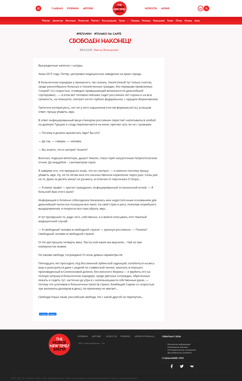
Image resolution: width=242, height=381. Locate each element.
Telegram (52, 314)
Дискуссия (58, 20)
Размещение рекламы (177, 347)
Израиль (146, 20)
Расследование (109, 20)
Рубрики (73, 8)
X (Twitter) (43, 314)
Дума (197, 20)
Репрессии (83, 20)
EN (200, 8)
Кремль (188, 20)
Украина (135, 20)
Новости (151, 8)
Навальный (159, 20)
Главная (57, 8)
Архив (165, 8)
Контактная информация (178, 344)
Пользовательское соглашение (181, 349)
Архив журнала (144, 336)
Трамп (170, 20)
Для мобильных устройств (179, 352)
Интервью (70, 20)
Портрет (95, 20)
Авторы (88, 8)
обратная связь (171, 336)
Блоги (122, 20)
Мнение (46, 20)
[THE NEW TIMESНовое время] (120, 8)
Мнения (125, 336)
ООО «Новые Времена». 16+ (91, 343)
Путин (179, 20)
